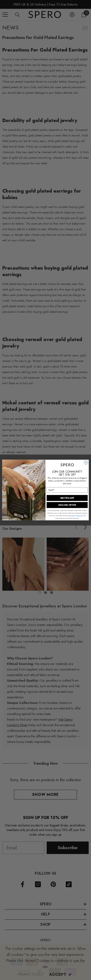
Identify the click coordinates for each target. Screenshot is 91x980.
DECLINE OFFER (67, 505)
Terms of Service (72, 515)
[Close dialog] (86, 462)
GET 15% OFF (67, 498)
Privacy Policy (80, 515)
